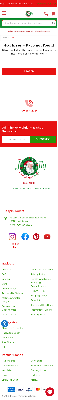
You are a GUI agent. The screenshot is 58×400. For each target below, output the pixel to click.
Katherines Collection (42, 365)
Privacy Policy (38, 274)
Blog (4, 283)
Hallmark (35, 375)
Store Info (36, 300)
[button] (29, 179)
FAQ (4, 274)
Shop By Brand (38, 314)
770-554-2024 (24, 224)
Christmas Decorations (13, 328)
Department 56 (10, 365)
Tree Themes (8, 342)
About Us (6, 269)
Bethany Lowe (38, 370)
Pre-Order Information (42, 269)
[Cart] (53, 14)
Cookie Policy (9, 288)
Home (4, 38)
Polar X (5, 375)
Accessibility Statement (14, 293)
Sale (4, 347)
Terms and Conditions (42, 305)
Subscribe (43, 139)
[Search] (53, 23)
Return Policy (38, 291)
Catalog (6, 279)
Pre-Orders (7, 337)
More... (34, 380)
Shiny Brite (36, 361)
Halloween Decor (11, 333)
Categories (9, 322)
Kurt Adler (7, 370)
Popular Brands (12, 355)
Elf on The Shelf (10, 380)
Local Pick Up (9, 314)
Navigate (8, 263)
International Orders (41, 309)
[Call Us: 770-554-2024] (46, 14)
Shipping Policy (39, 295)
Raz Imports (8, 361)
